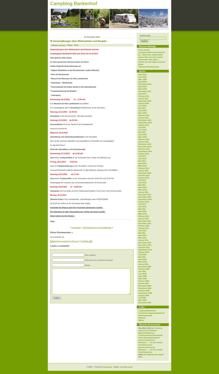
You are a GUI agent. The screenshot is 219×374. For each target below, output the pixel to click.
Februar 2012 (143, 216)
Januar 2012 (143, 219)
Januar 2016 (143, 118)
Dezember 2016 (144, 101)
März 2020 (142, 79)
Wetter (141, 320)
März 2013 (142, 190)
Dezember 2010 (144, 243)
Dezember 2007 (144, 303)
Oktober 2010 (144, 247)
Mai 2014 (142, 161)
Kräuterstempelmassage (148, 67)
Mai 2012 (142, 209)
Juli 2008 (142, 298)
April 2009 (142, 276)
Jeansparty (76, 228)
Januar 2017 (143, 99)
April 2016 (142, 111)
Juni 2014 (142, 159)
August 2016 (143, 103)
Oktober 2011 (143, 226)
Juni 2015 (142, 130)
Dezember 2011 (144, 221)
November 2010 (144, 245)
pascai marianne (145, 340)
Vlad (121, 367)
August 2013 (143, 178)
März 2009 (142, 279)
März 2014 (142, 166)
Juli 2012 (142, 204)
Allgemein (62, 45)
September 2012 (145, 199)
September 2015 (145, 123)
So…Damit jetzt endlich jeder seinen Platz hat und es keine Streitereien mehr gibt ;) (150, 57)
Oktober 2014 (144, 149)
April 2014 (142, 163)
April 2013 (142, 187)
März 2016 (142, 113)
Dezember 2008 (144, 286)
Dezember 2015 (144, 120)
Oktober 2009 (144, 269)
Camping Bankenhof (147, 311)
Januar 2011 (143, 240)
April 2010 (142, 259)
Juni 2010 (142, 255)
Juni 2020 (142, 77)
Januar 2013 (143, 192)
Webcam (142, 318)
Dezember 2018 (144, 84)
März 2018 (142, 89)
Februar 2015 (143, 139)
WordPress (108, 367)
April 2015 (142, 135)
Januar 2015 (143, 142)
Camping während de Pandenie (151, 52)
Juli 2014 (142, 156)
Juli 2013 (142, 180)
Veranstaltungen (145, 315)
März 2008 (142, 300)
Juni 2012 (142, 207)
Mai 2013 (142, 185)
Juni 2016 (142, 106)
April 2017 (142, 94)
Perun (129, 367)
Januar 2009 (143, 283)
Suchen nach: (145, 35)
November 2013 (144, 173)
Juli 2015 (142, 127)
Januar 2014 (143, 171)
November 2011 (144, 223)
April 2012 (142, 211)
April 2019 (142, 82)
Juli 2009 (142, 271)
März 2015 (142, 137)
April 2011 (142, 235)
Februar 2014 (143, 168)
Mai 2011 (141, 233)
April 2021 (142, 75)
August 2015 (143, 125)
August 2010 (143, 252)
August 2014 (143, 154)
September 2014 (145, 151)
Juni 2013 (142, 183)
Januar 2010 (143, 264)
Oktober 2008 (144, 291)
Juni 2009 (142, 274)
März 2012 (142, 214)
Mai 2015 (142, 132)
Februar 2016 (143, 115)
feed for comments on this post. (64, 241)
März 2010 (142, 262)
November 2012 (144, 197)
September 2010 (145, 250)
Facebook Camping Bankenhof (151, 313)
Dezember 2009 (144, 267)
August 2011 (143, 228)
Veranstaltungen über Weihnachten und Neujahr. (80, 41)
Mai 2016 (142, 108)
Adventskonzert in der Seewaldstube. (97, 228)
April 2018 (142, 87)
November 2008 (144, 288)
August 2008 (143, 295)
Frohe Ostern (144, 50)
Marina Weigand (145, 333)
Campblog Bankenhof (73, 3)
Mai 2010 (142, 257)
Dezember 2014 (144, 144)
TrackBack (86, 241)
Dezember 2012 (144, 195)
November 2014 (144, 147)
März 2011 (142, 238)
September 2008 (145, 293)
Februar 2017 (143, 96)
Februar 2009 (143, 281)
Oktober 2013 (144, 175)
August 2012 (143, 202)
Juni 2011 (142, 231)
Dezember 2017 (144, 91)
